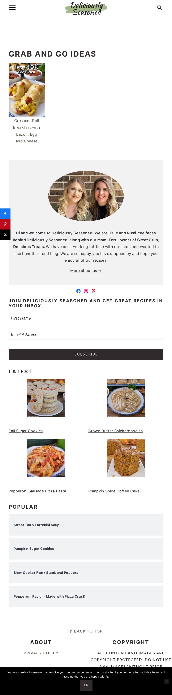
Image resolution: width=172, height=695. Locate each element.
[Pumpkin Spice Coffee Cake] (126, 460)
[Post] (5, 234)
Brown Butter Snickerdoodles (115, 431)
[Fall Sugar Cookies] (46, 400)
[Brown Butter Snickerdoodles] (126, 400)
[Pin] (5, 224)
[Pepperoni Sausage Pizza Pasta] (46, 460)
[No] (166, 681)
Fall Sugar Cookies (26, 431)
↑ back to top (86, 631)
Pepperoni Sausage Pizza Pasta (37, 491)
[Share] (5, 213)
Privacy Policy (41, 653)
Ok (86, 685)
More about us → (86, 270)
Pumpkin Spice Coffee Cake (113, 491)
